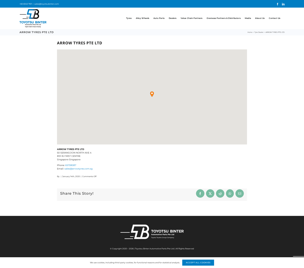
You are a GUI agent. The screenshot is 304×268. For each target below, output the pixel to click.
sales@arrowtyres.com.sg (78, 168)
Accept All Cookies (198, 262)
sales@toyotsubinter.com (46, 4)
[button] (152, 94)
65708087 (70, 165)
